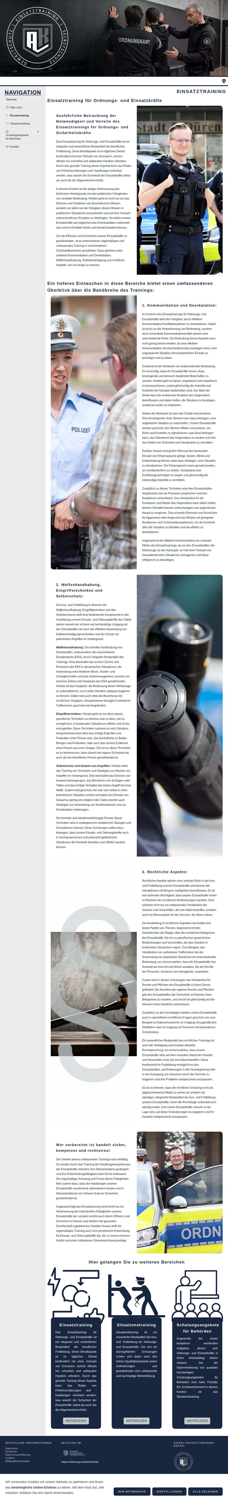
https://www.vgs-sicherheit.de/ (80, 1461)
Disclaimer (11, 1451)
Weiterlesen (76, 1420)
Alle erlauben (205, 1491)
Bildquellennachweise (17, 1461)
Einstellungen (169, 1491)
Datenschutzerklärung (17, 1454)
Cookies (9, 1457)
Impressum (11, 1448)
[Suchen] (224, 81)
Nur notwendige (132, 1491)
